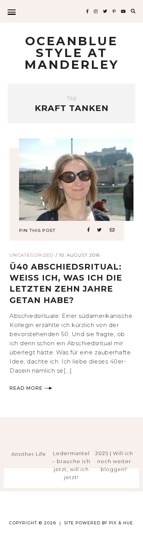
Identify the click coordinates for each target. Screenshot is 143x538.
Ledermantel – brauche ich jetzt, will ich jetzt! (71, 465)
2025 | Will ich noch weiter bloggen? (114, 461)
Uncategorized (32, 255)
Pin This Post (37, 230)
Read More (26, 388)
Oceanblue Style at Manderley (71, 53)
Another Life (28, 454)
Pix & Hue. (121, 523)
